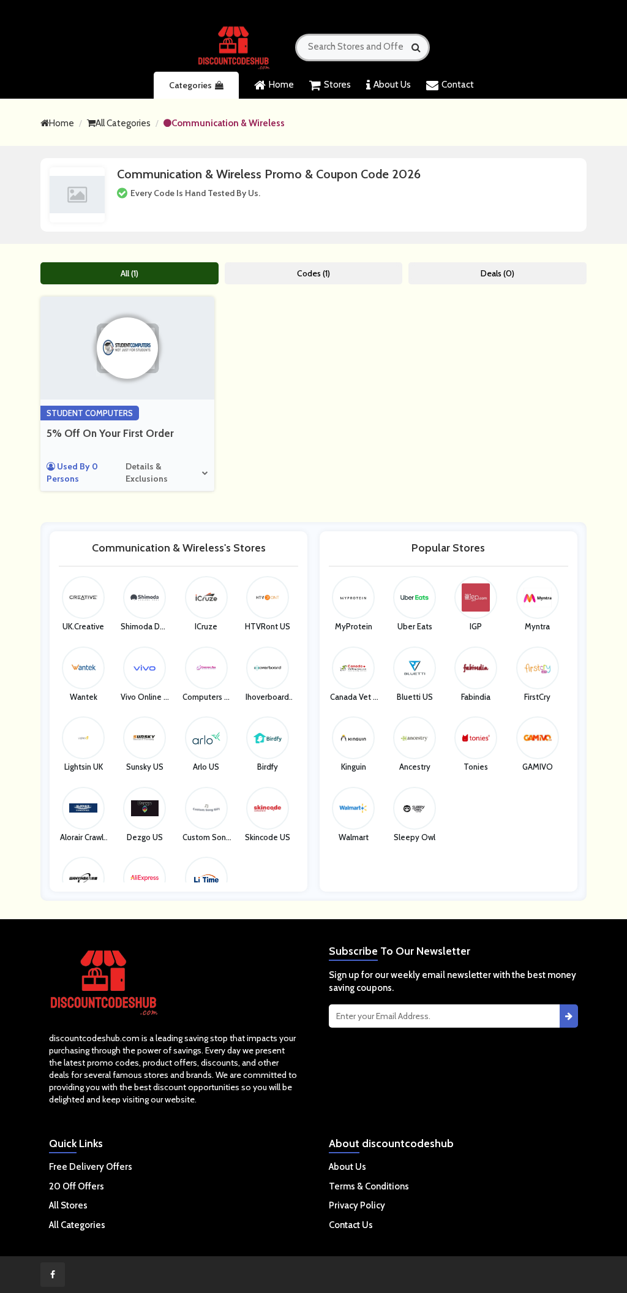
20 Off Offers (76, 1186)
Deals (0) (497, 273)
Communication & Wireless (228, 123)
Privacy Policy (357, 1205)
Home (281, 84)
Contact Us (351, 1224)
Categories (190, 85)
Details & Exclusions (147, 472)
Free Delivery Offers (90, 1166)
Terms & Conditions (369, 1186)
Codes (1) (313, 273)
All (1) (129, 273)
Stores (337, 84)
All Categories (123, 123)
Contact (457, 84)
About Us (392, 84)
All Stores (68, 1205)
